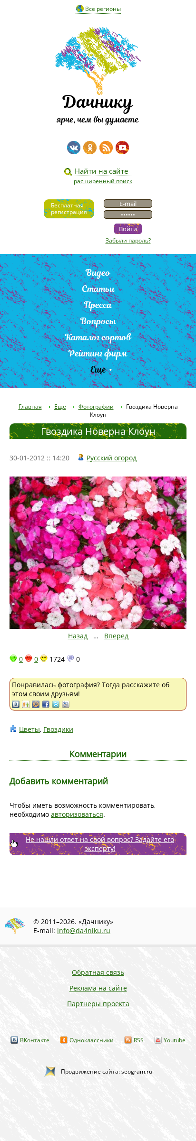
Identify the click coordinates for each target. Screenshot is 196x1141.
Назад (78, 635)
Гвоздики (58, 729)
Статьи (98, 289)
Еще (98, 369)
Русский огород (112, 457)
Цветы (29, 729)
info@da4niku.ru (83, 930)
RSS (139, 1040)
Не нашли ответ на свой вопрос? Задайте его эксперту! (100, 844)
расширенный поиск (103, 181)
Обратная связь (98, 972)
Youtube (175, 1040)
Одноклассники (91, 1040)
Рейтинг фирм (98, 353)
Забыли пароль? (128, 240)
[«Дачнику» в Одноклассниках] (90, 147)
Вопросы (98, 321)
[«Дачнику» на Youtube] (122, 147)
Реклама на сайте (98, 987)
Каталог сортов (98, 337)
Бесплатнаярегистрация (69, 208)
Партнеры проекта (98, 1003)
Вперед (116, 635)
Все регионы (103, 9)
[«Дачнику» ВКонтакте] (73, 147)
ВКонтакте (34, 1040)
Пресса (98, 305)
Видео (98, 273)
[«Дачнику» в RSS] (106, 147)
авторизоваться (77, 814)
